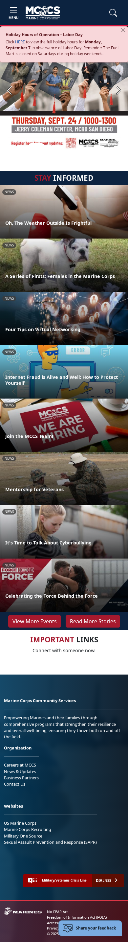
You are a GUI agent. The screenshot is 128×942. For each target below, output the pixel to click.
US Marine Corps (20, 823)
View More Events (34, 621)
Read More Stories (93, 621)
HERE (20, 42)
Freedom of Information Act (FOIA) (77, 917)
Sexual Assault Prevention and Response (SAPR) (50, 842)
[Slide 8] (97, 146)
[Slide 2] (50, 146)
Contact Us (14, 784)
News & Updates (20, 771)
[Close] (123, 30)
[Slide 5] (73, 146)
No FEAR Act (57, 911)
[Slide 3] (57, 146)
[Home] (43, 13)
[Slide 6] (81, 146)
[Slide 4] (65, 146)
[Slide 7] (89, 146)
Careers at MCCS (20, 765)
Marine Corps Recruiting (27, 829)
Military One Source (23, 836)
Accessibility (57, 922)
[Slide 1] (36, 146)
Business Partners (21, 778)
